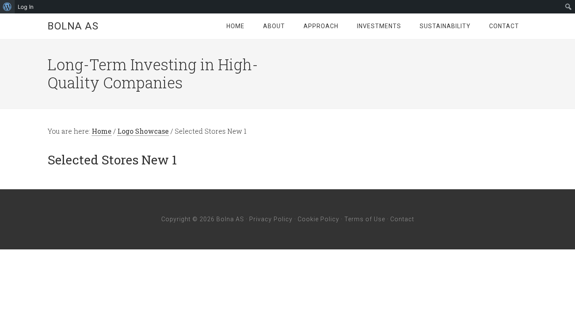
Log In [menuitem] (26, 6)
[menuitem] (7, 6)
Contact (402, 219)
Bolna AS (73, 26)
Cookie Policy (318, 219)
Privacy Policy (271, 219)
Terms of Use (364, 219)
